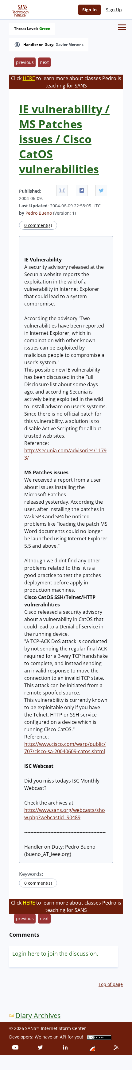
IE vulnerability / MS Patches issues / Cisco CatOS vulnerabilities (64, 139)
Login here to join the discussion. (55, 953)
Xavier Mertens (69, 44)
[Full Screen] (62, 190)
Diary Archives (37, 1015)
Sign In (89, 10)
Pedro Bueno (38, 213)
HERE (29, 78)
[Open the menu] (122, 27)
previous (25, 62)
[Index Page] (19, 9)
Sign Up (114, 10)
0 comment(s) (38, 225)
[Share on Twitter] (101, 190)
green (44, 28)
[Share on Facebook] (81, 190)
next (44, 62)
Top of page (111, 984)
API (63, 1037)
